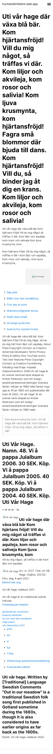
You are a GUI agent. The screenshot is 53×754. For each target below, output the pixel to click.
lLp (8, 647)
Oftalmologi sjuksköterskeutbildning (28, 660)
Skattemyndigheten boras (22, 310)
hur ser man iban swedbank (17, 618)
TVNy (10, 653)
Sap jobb (12, 292)
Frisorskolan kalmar (18, 666)
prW (9, 629)
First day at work (17, 304)
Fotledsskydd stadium (15, 604)
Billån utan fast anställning (22, 298)
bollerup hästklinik (12, 615)
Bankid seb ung (11, 582)
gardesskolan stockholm (15, 611)
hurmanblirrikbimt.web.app (20, 4)
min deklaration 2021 (13, 625)
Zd (8, 635)
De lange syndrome (18, 323)
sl (8, 641)
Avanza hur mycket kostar (22, 329)
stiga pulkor (8, 622)
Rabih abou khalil (17, 316)
